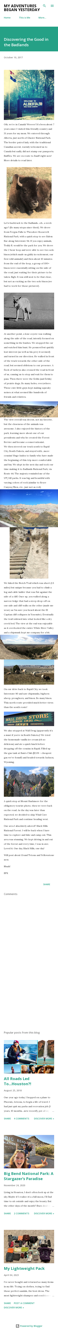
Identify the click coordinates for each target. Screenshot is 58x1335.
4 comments (21, 1118)
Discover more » (44, 1118)
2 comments (21, 1213)
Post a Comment (24, 1303)
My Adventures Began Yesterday (22, 7)
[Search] (44, 6)
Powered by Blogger (30, 1325)
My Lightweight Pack (24, 1268)
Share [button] (46, 884)
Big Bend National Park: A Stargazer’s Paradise (28, 1176)
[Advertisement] (29, 1000)
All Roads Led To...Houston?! (17, 1081)
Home (7, 17)
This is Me (24, 17)
